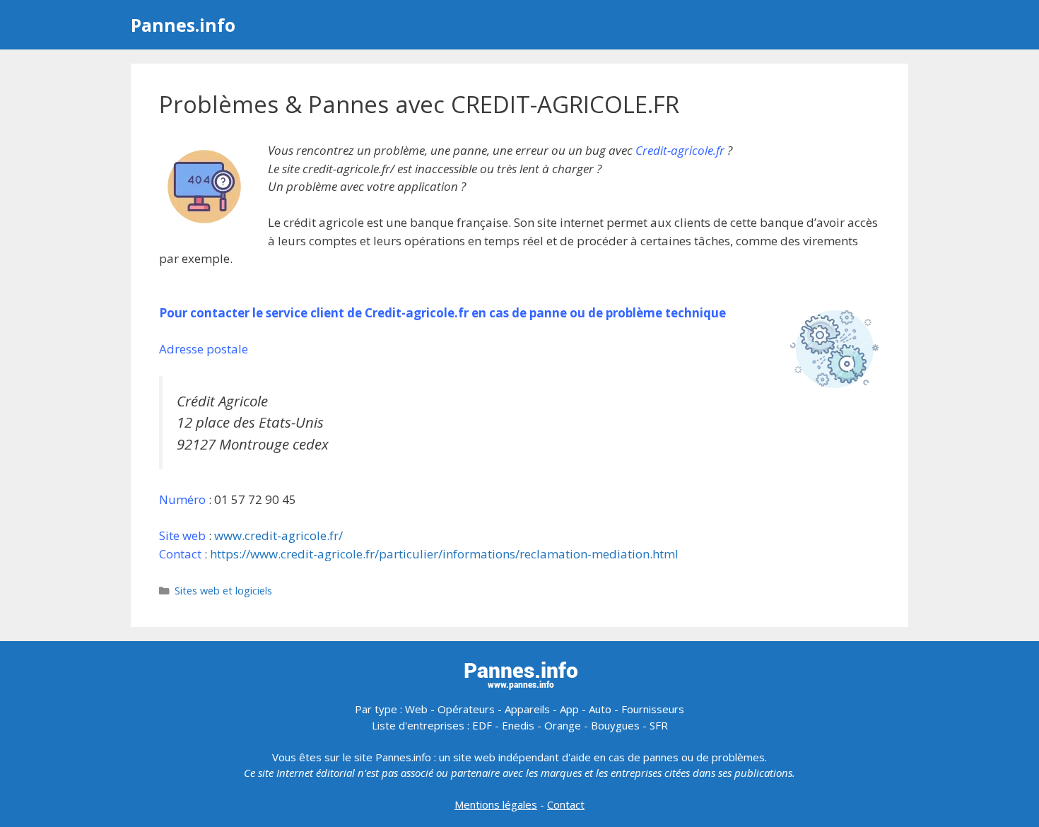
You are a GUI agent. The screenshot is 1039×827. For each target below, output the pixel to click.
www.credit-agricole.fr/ (278, 535)
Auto (600, 709)
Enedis (518, 725)
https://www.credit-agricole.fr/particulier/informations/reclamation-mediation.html (444, 554)
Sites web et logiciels (223, 590)
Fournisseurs (652, 709)
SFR (659, 725)
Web (416, 709)
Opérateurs (466, 709)
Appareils (527, 709)
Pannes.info (183, 25)
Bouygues (615, 725)
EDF (482, 725)
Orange (562, 725)
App (569, 709)
